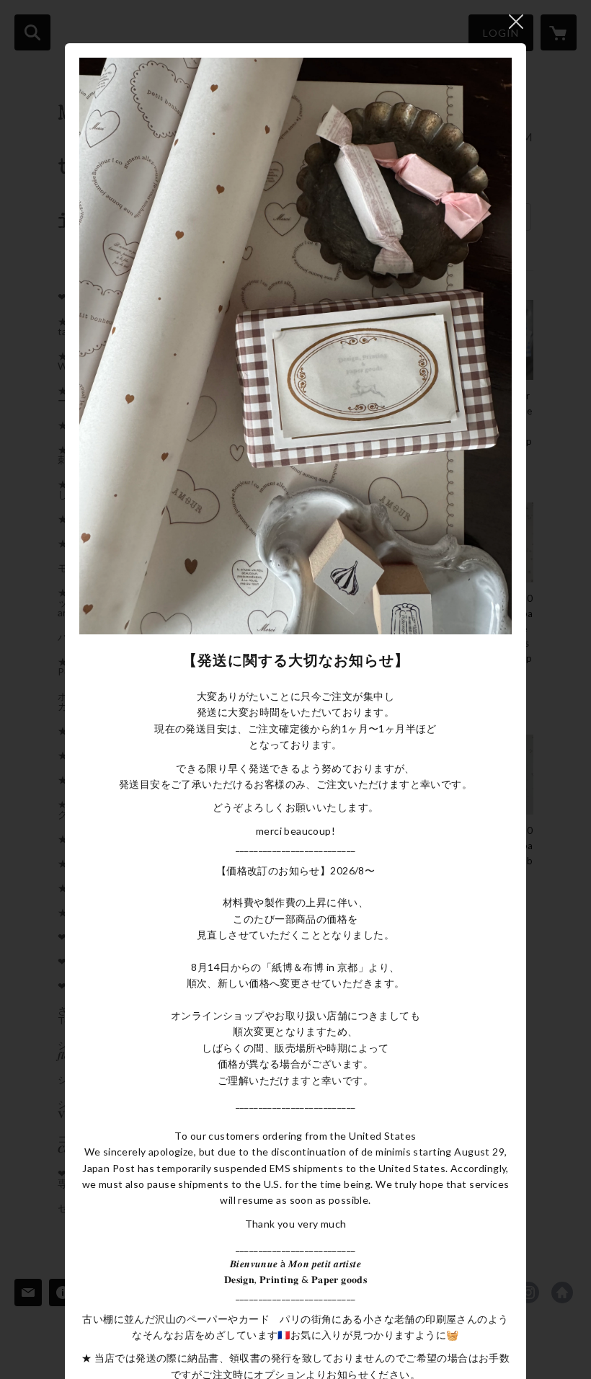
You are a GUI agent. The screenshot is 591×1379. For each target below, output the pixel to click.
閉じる (516, 21)
